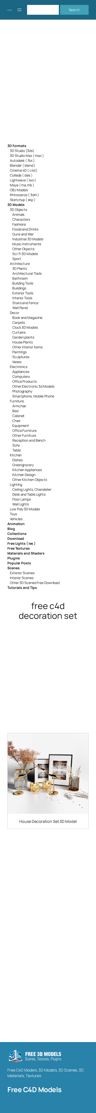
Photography (22, 391)
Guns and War (23, 234)
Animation (16, 523)
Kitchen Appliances (27, 469)
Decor (14, 312)
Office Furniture (24, 430)
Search (74, 9)
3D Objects (18, 209)
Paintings (19, 352)
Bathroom (20, 278)
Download (15, 538)
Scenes (13, 568)
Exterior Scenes (22, 572)
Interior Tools (22, 298)
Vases (16, 361)
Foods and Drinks (25, 229)
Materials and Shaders (26, 553)
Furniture (17, 401)
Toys (13, 514)
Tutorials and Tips (22, 587)
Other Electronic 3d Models (33, 386)
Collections (17, 533)
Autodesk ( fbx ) (22, 160)
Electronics (18, 366)
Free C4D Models (34, 1089)
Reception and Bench (29, 440)
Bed (15, 410)
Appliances (20, 371)
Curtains (19, 332)
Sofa (16, 445)
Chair (16, 420)
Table (16, 450)
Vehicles (16, 518)
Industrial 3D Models (27, 239)
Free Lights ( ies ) (21, 543)
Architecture (20, 263)
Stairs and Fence (25, 302)
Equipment (20, 425)
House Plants (22, 342)
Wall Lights (20, 504)
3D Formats (16, 145)
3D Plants (19, 268)
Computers (21, 376)
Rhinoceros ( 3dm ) (24, 194)
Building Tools (22, 283)
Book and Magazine (27, 317)
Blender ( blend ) (22, 165)
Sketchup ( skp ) (22, 199)
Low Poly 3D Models (25, 509)
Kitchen (16, 455)
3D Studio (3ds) (22, 150)
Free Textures (18, 548)
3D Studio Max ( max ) (27, 155)
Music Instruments (26, 244)
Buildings (19, 288)
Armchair (19, 406)
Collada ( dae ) (21, 175)
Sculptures (20, 356)
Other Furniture (24, 435)
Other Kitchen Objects (29, 479)
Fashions (19, 224)
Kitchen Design (23, 474)
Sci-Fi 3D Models (25, 253)
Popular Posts (19, 563)
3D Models (16, 204)
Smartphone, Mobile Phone (33, 396)
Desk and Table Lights (29, 494)
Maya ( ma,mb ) (22, 185)
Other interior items (27, 347)
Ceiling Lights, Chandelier (31, 489)
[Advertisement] (48, 85)
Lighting (16, 484)
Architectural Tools (27, 273)
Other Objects (23, 248)
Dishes (17, 460)
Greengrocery (23, 464)
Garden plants (23, 337)
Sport (16, 258)
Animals (18, 214)
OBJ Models (19, 190)
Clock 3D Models (25, 327)
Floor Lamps (21, 499)
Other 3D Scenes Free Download (35, 582)
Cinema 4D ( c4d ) (23, 170)
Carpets (18, 322)
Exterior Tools (22, 293)
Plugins (13, 558)
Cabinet (18, 415)
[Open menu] (19, 10)
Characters (21, 219)
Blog (11, 528)
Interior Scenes (21, 577)
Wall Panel (20, 307)
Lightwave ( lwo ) (23, 180)
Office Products (24, 381)
